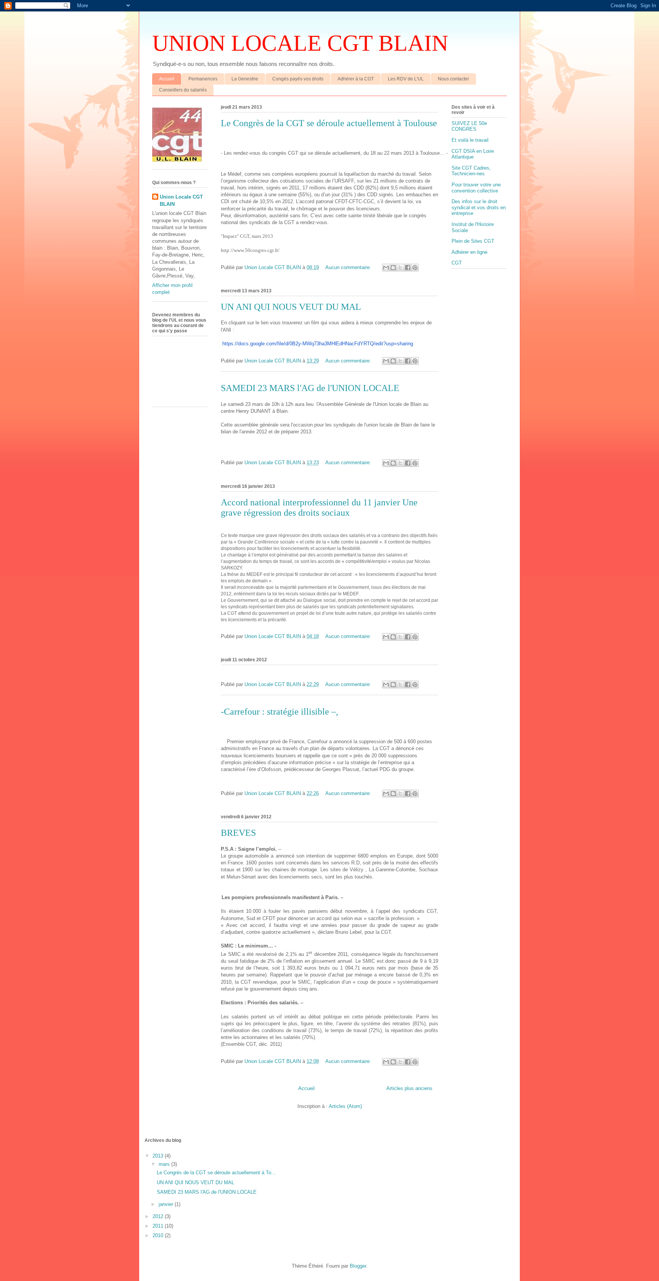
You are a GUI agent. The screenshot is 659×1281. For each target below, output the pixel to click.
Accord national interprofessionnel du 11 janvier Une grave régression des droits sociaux (319, 507)
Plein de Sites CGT (473, 241)
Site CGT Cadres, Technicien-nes (471, 171)
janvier (167, 1204)
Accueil (166, 79)
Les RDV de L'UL (406, 79)
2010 (159, 1235)
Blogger (358, 1266)
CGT (457, 263)
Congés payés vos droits (297, 79)
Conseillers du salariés (183, 90)
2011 (159, 1226)
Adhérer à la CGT (356, 79)
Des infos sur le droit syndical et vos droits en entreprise (479, 207)
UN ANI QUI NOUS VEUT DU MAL (291, 307)
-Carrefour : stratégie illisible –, (279, 712)
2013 (159, 1156)
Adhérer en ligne (469, 252)
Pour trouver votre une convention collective (476, 188)
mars (165, 1164)
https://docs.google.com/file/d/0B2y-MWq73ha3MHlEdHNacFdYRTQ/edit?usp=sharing (317, 343)
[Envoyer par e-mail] (386, 267)
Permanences (202, 79)
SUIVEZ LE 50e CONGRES (469, 126)
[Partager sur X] (400, 267)
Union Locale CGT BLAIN (181, 200)
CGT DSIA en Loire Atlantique (473, 154)
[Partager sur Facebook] (407, 267)
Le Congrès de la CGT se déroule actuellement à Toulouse (329, 123)
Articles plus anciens (409, 1088)
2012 (159, 1216)
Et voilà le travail (470, 140)
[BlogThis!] (393, 267)
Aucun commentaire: (349, 267)
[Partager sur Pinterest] (415, 267)
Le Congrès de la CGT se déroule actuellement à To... (216, 1172)
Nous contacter (453, 79)
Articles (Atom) (345, 1106)
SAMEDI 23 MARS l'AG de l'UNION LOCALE (310, 388)
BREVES (238, 833)
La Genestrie (244, 79)
